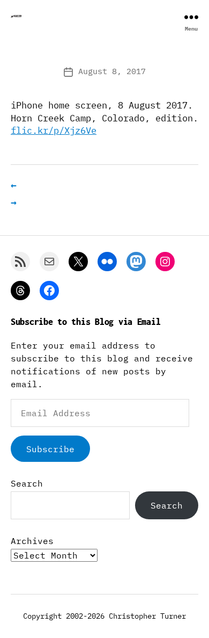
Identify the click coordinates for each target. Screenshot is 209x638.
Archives (32, 540)
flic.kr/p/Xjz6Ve (53, 130)
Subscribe (50, 449)
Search (27, 483)
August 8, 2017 (112, 71)
